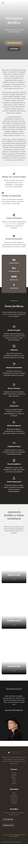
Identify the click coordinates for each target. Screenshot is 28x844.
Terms (14, 781)
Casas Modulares (14, 836)
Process (14, 803)
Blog (14, 779)
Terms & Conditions (7, 842)
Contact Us (14, 799)
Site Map (14, 795)
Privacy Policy (17, 842)
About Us (14, 777)
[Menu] (25, 2)
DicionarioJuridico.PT (19, 834)
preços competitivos (11, 224)
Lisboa (22, 86)
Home (14, 773)
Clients (14, 783)
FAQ (14, 793)
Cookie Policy (14, 797)
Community (14, 801)
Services (14, 775)
